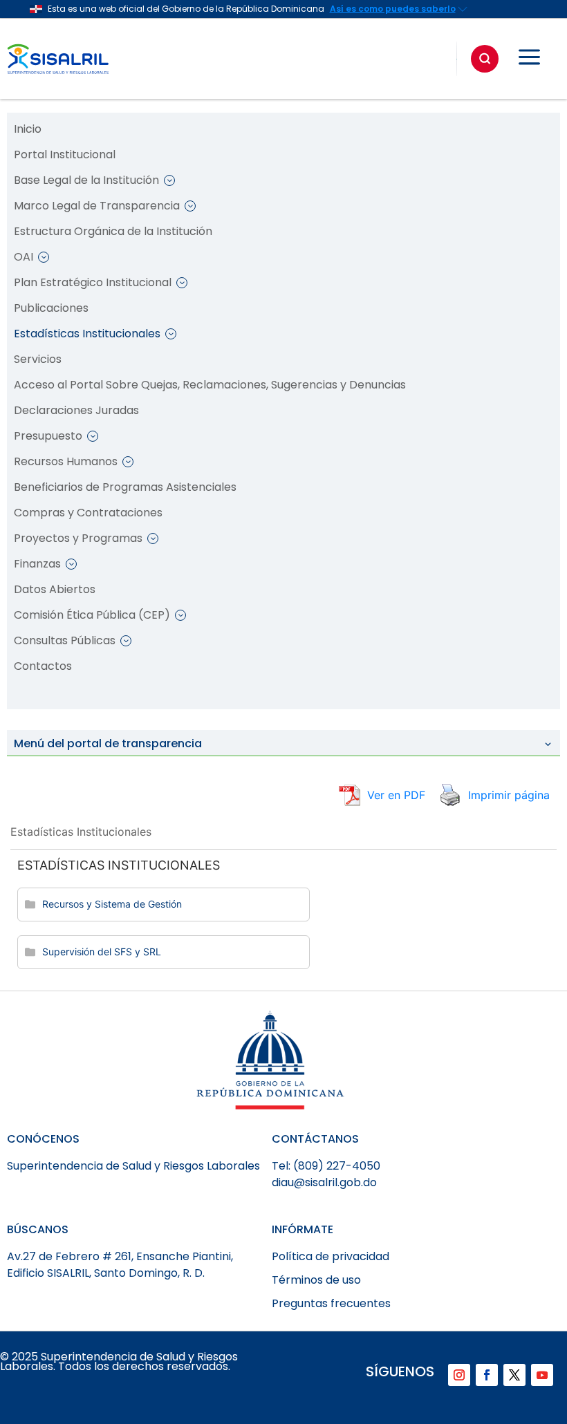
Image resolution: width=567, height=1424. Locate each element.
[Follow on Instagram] (459, 1375)
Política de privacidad (330, 1256)
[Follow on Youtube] (542, 1375)
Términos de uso (316, 1280)
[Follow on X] (514, 1375)
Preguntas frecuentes (331, 1303)
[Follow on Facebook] (487, 1375)
